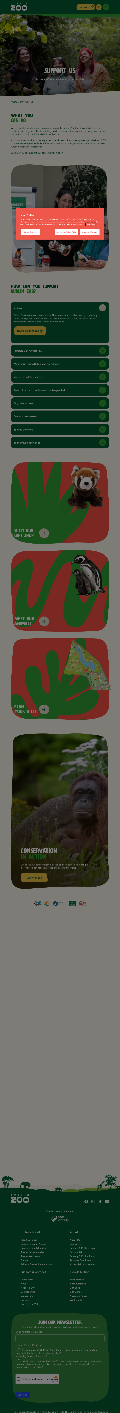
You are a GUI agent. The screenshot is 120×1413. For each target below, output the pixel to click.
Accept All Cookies (89, 232)
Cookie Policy (90, 224)
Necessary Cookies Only (66, 232)
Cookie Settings (30, 232)
